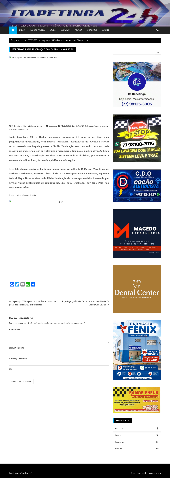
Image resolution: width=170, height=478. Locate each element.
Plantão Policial (37, 30)
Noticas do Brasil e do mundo (96, 126)
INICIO (22, 30)
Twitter (118, 435)
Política (78, 30)
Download (141, 473)
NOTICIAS (13, 130)
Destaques (92, 30)
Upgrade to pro (154, 473)
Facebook (119, 428)
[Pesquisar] (158, 51)
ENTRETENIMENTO (66, 126)
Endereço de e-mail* (18, 358)
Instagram (119, 442)
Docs (133, 473)
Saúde (53, 30)
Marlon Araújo (36, 126)
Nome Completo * (17, 348)
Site (11, 369)
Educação (65, 30)
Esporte (105, 30)
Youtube (118, 449)
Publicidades (23, 130)
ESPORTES (80, 126)
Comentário (14, 330)
